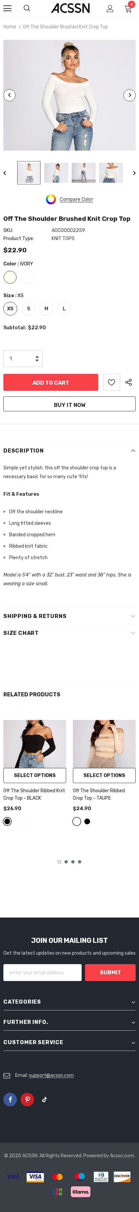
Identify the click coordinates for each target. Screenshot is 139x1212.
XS (10, 309)
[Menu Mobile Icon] (7, 8)
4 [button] (79, 861)
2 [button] (66, 861)
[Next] (129, 95)
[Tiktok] (44, 1099)
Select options (35, 775)
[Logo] (70, 8)
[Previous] (9, 95)
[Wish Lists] (111, 382)
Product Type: (18, 238)
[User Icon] (110, 8)
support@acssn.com (51, 1075)
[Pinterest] (27, 1099)
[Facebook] (10, 1099)
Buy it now (69, 405)
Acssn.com (122, 1156)
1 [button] (59, 861)
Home (9, 27)
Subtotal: (14, 328)
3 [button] (73, 861)
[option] (69, 95)
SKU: (8, 230)
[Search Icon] (34, 8)
